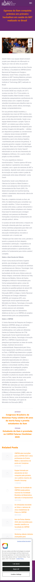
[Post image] (7, 456)
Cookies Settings (16, 574)
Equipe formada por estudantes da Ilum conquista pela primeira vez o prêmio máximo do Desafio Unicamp (23, 475)
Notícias (6, 40)
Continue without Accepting (24, 541)
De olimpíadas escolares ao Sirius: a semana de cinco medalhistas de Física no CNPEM (23, 508)
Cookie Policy (20, 558)
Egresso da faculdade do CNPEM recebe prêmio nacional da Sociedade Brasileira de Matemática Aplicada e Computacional (24, 492)
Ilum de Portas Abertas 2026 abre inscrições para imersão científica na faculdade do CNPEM (23, 523)
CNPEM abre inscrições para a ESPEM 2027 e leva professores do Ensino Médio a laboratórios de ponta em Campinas (24, 458)
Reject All (16, 569)
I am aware (16, 564)
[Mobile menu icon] (30, 3)
